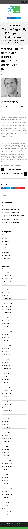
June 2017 (6, 477)
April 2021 (6, 382)
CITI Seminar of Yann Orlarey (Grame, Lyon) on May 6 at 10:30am (14, 173)
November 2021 (8, 371)
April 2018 (6, 455)
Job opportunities (8, 250)
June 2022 (6, 360)
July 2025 (6, 287)
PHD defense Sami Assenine (11, 219)
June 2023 (6, 334)
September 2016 (8, 494)
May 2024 (6, 320)
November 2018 (8, 438)
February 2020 (7, 404)
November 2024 (8, 306)
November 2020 (8, 393)
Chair (5, 238)
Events (6, 40)
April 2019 (6, 424)
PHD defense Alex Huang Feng (11, 212)
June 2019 (6, 421)
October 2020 (7, 396)
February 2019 (7, 430)
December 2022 (8, 351)
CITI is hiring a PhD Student (12, 169)
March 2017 (7, 483)
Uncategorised (7, 258)
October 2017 (7, 469)
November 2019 (8, 413)
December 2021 (8, 368)
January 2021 (7, 388)
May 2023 (6, 337)
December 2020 (8, 390)
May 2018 (6, 452)
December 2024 (8, 303)
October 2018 (7, 441)
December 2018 (8, 435)
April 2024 (6, 323)
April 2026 (6, 273)
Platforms (6, 252)
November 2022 (8, 354)
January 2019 (7, 432)
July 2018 (6, 446)
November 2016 (8, 489)
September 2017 (8, 472)
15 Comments (5, 165)
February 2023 (7, 346)
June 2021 (6, 379)
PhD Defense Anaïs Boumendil (11, 209)
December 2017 (8, 463)
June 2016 (6, 500)
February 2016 (7, 511)
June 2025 (6, 289)
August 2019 (7, 418)
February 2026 (7, 275)
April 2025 (6, 295)
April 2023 (6, 340)
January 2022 (7, 365)
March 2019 (7, 427)
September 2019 (8, 416)
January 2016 (7, 514)
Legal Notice (18, 523)
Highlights (6, 247)
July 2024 (6, 315)
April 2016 (6, 505)
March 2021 (7, 385)
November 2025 (8, 281)
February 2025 (7, 298)
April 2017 (6, 480)
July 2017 (6, 475)
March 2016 (7, 508)
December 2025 (8, 278)
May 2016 (6, 503)
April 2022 (6, 362)
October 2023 (7, 329)
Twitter (14, 525)
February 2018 (7, 460)
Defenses (6, 241)
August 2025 (7, 284)
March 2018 (7, 458)
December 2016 (8, 486)
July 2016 (6, 497)
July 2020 (6, 402)
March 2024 (7, 326)
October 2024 (7, 309)
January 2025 (7, 301)
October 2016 (7, 491)
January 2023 (7, 348)
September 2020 (8, 399)
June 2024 (6, 317)
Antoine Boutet (5, 74)
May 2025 (6, 292)
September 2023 (8, 331)
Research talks (19, 165)
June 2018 (6, 449)
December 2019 (8, 410)
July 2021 (6, 376)
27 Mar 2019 (4, 71)
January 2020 (7, 407)
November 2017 (8, 466)
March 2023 (7, 343)
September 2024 (8, 312)
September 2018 (8, 444)
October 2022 (7, 357)
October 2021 (7, 374)
